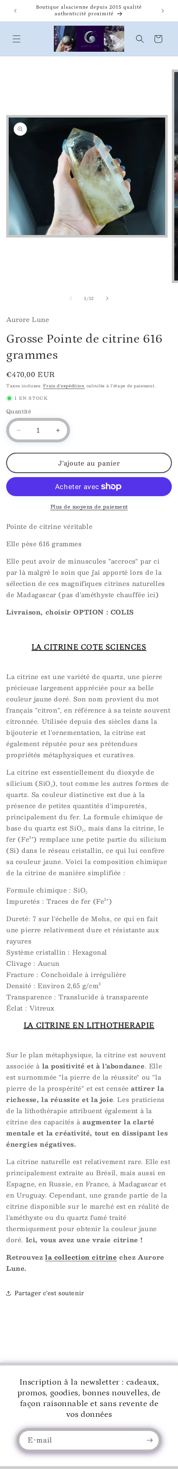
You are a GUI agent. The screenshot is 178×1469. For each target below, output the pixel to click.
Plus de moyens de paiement (89, 506)
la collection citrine (81, 1257)
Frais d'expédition (64, 385)
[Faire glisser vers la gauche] (71, 298)
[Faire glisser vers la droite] (107, 298)
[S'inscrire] (149, 1440)
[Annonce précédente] (15, 11)
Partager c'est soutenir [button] (49, 1293)
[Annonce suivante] (163, 11)
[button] (16, 39)
